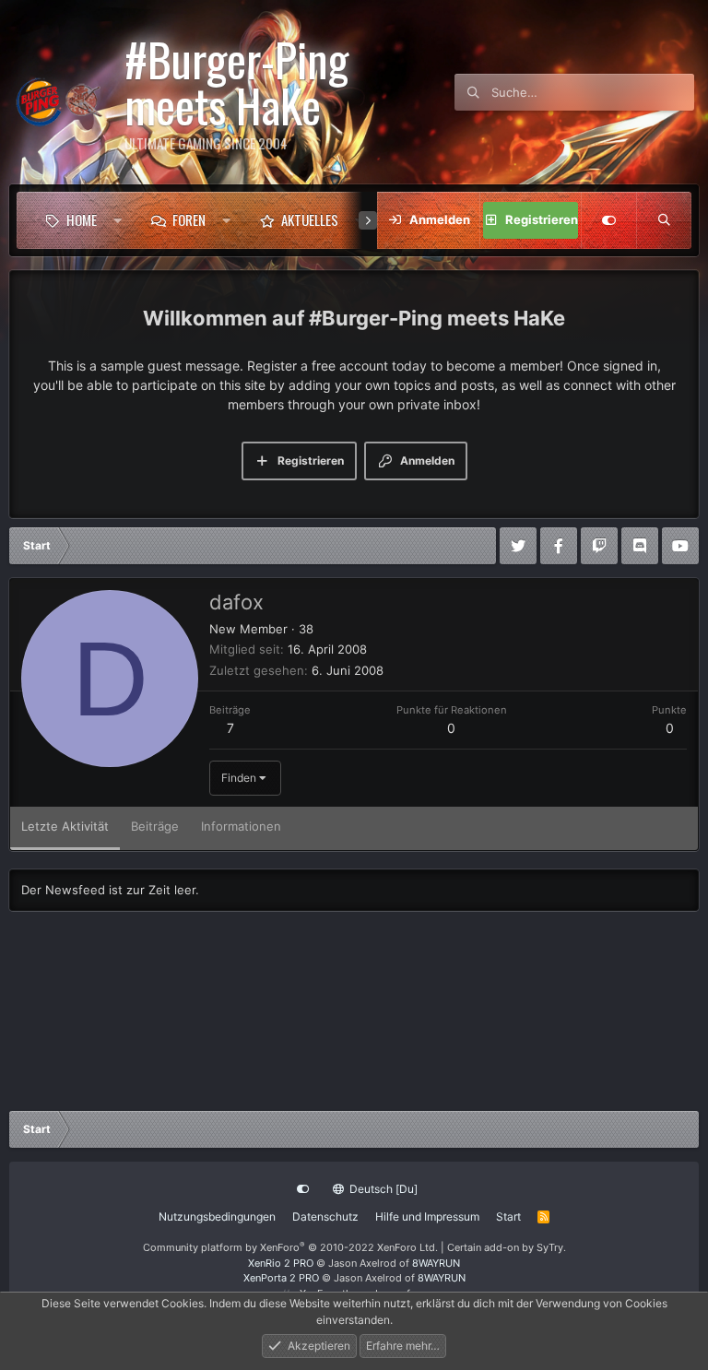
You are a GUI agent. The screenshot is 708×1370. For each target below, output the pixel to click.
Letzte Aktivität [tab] (65, 826)
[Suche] (663, 220)
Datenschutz (325, 1216)
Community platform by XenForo (290, 1247)
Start (508, 1216)
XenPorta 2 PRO (281, 1277)
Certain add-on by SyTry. (506, 1247)
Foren (189, 219)
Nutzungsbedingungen (217, 1216)
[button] (117, 220)
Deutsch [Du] (382, 1189)
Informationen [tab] (241, 826)
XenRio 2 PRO (280, 1263)
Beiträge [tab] (155, 826)
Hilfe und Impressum (427, 1216)
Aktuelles (309, 219)
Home (81, 219)
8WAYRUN (436, 1263)
